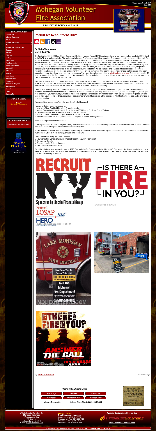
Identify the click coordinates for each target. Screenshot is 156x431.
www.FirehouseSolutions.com (122, 423)
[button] (17, 42)
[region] (18, 64)
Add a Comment (46, 375)
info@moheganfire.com (119, 73)
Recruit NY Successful (19, 104)
